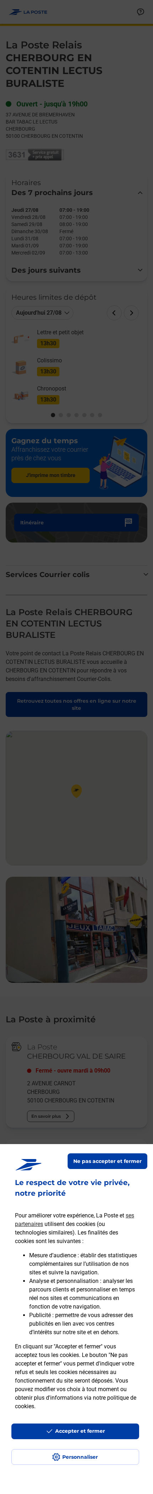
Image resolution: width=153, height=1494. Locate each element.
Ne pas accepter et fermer (107, 1161)
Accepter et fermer (80, 1431)
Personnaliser (80, 1457)
